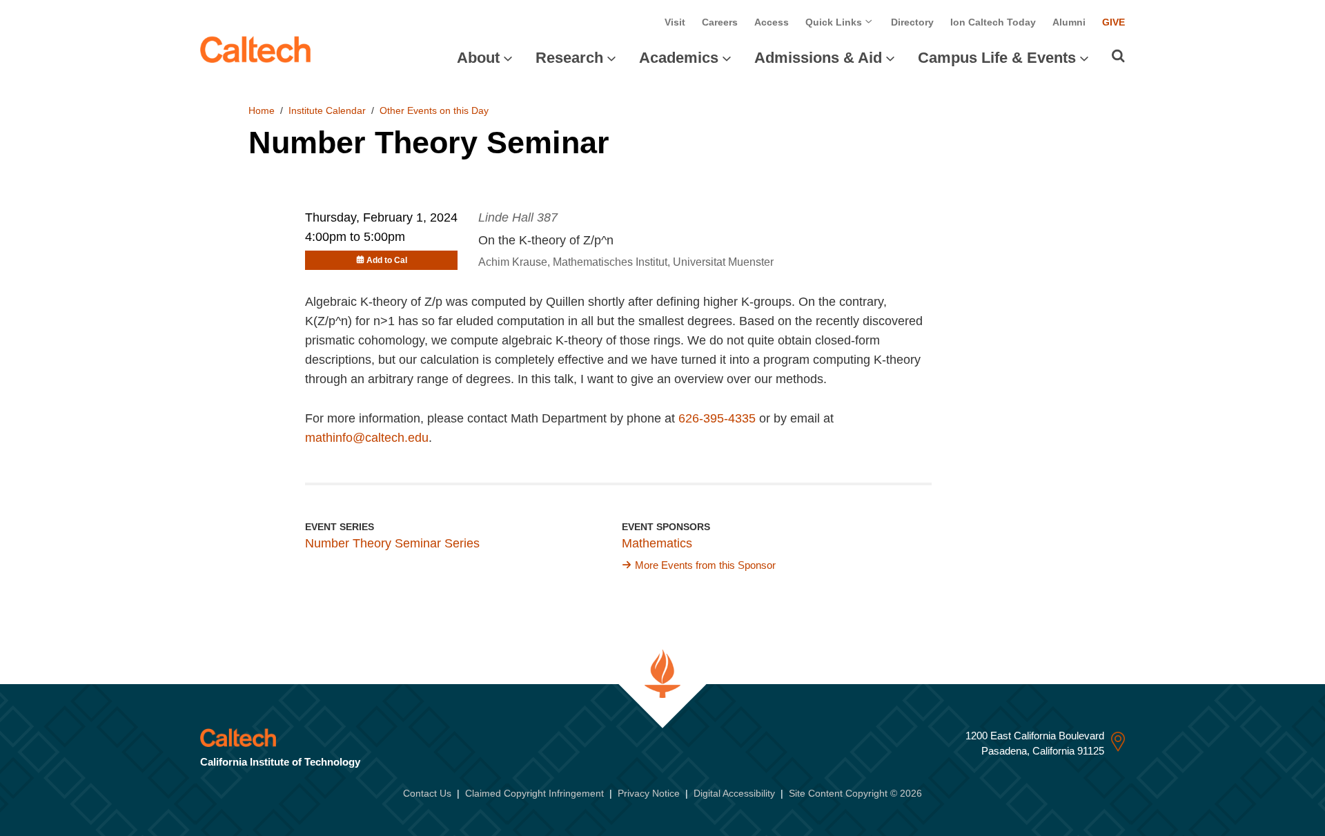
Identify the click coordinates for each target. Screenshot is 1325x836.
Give (1113, 22)
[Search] (1118, 56)
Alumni (1069, 22)
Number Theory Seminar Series (392, 543)
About (478, 57)
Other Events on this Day (434, 110)
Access (771, 22)
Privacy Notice (649, 793)
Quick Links (835, 22)
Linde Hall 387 (518, 217)
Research (569, 57)
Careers (720, 22)
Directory (912, 22)
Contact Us (427, 793)
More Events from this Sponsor (705, 565)
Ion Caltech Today (993, 22)
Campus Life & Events (997, 57)
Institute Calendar (327, 110)
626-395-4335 (717, 418)
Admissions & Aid (818, 57)
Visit (675, 22)
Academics (678, 57)
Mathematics (657, 543)
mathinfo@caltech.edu (367, 438)
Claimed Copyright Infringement (534, 793)
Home (261, 110)
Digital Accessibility (734, 793)
